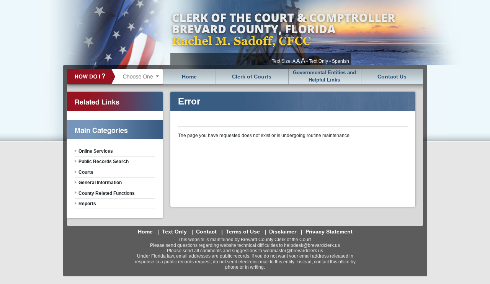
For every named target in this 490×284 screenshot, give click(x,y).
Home (189, 76)
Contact (206, 232)
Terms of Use (243, 232)
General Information (100, 182)
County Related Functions (106, 193)
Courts (85, 172)
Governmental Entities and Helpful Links (324, 76)
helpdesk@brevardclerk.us (312, 245)
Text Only (318, 61)
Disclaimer (282, 232)
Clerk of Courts (251, 76)
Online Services (95, 151)
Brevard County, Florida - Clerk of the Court (283, 32)
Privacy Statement (329, 232)
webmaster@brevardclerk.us (293, 250)
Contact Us (392, 76)
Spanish (340, 61)
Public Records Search (103, 161)
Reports (87, 203)
